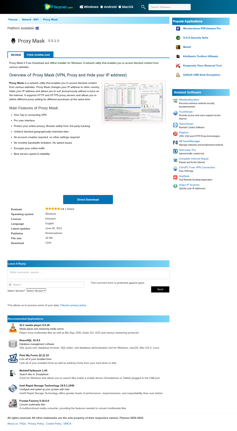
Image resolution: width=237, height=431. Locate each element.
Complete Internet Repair (194, 158)
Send (160, 289)
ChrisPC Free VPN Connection (197, 167)
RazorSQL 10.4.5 (29, 340)
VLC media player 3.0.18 (34, 325)
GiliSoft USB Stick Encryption (201, 74)
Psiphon (183, 132)
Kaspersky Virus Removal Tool (202, 65)
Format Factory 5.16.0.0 (34, 400)
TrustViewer (186, 111)
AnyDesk (184, 176)
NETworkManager (189, 141)
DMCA (67, 423)
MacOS (127, 7)
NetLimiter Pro (187, 149)
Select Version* (16, 290)
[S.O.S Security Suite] (178, 38)
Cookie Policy (54, 423)
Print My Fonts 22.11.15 (34, 355)
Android (110, 7)
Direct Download (88, 199)
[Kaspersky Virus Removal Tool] (178, 65)
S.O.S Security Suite (195, 37)
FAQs (23, 423)
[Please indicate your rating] (46, 208)
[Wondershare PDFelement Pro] (178, 28)
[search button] (143, 7)
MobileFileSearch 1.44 (33, 370)
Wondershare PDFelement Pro (202, 28)
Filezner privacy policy (73, 305)
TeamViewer (186, 123)
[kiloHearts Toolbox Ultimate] (178, 56)
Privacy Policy (36, 423)
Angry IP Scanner (189, 184)
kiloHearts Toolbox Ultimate (200, 56)
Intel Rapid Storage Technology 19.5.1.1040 (46, 385)
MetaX (187, 46)
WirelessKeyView (189, 99)
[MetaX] (178, 47)
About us (12, 423)
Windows (91, 7)
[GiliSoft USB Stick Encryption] (178, 75)
